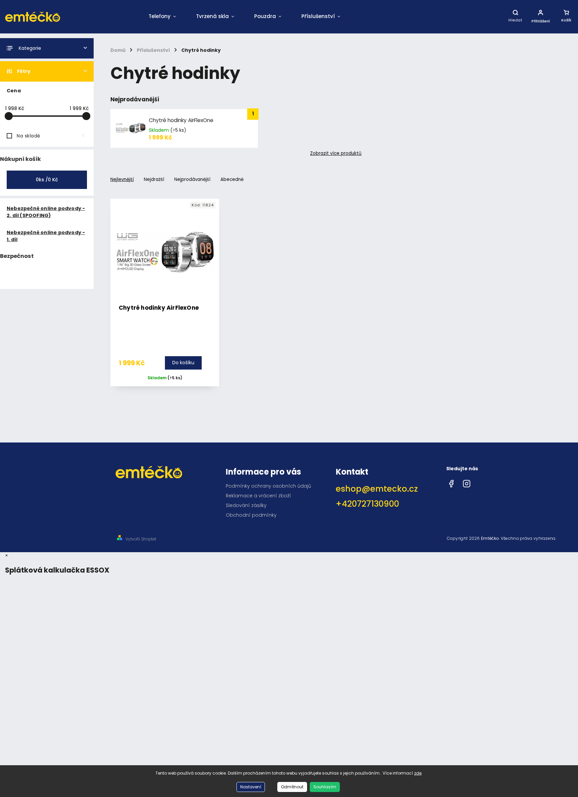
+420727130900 (367, 504)
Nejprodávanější (192, 179)
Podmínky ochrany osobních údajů (268, 486)
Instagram (467, 482)
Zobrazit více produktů (336, 153)
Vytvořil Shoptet (140, 539)
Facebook (451, 482)
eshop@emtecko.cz (377, 489)
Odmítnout (292, 787)
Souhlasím (324, 787)
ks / (47, 179)
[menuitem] (162, 16)
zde (417, 773)
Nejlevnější (122, 179)
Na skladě (50, 135)
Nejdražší (154, 179)
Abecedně (232, 179)
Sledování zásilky (246, 505)
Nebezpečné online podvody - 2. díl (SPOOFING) (46, 212)
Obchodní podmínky (251, 515)
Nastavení (250, 787)
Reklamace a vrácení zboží (258, 495)
